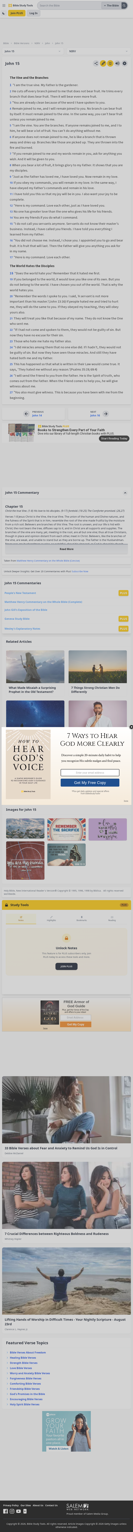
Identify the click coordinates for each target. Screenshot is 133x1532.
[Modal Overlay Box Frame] (66, 766)
